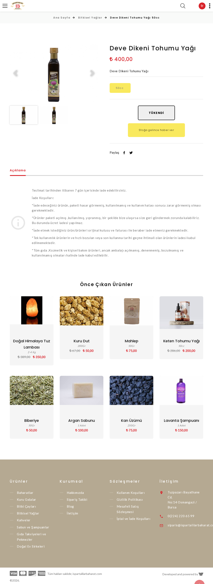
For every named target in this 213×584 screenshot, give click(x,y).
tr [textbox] (202, 6)
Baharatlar (25, 492)
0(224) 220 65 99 (181, 516)
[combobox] (202, 5)
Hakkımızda (75, 492)
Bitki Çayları (26, 506)
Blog (70, 506)
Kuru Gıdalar (26, 499)
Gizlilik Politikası (130, 499)
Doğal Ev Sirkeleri (31, 546)
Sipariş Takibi (77, 499)
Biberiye (31, 420)
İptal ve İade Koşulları (133, 519)
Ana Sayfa (61, 17)
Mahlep (131, 341)
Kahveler (24, 520)
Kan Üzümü (131, 420)
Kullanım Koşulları (131, 492)
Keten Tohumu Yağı (181, 341)
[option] (54, 73)
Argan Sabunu (81, 420)
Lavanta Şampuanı (181, 420)
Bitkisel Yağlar (90, 17)
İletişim (72, 513)
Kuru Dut (82, 341)
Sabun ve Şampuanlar (33, 527)
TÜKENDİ (156, 113)
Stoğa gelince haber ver (156, 130)
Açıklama (18, 170)
